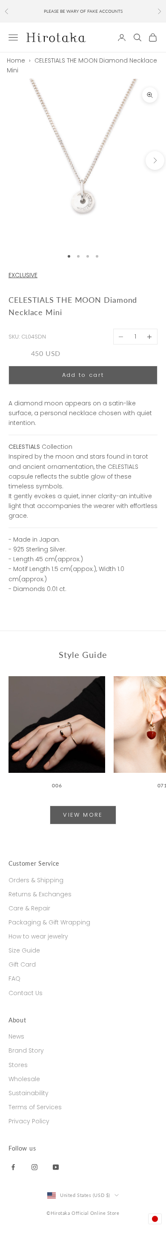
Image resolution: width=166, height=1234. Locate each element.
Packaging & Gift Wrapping (49, 922)
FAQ (14, 978)
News (16, 1036)
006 (57, 785)
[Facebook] (13, 1166)
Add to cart (83, 375)
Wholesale (24, 1079)
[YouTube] (56, 1166)
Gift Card (22, 964)
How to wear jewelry (38, 936)
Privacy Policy (29, 1121)
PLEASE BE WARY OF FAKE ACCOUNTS (83, 11)
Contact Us (26, 993)
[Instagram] (34, 1166)
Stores (18, 1065)
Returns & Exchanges (40, 894)
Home (16, 60)
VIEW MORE (83, 815)
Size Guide (24, 950)
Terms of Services (35, 1107)
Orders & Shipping (36, 880)
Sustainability (29, 1093)
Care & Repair (29, 908)
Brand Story (26, 1050)
